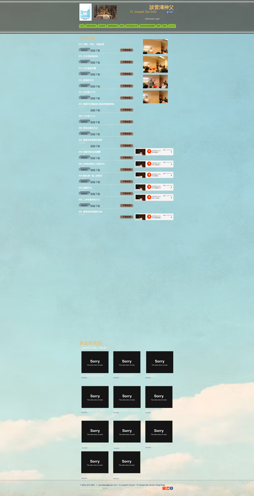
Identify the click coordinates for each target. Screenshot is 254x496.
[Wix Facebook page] (171, 488)
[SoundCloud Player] (154, 151)
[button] (84, 50)
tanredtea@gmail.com (107, 485)
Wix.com (105, 488)
